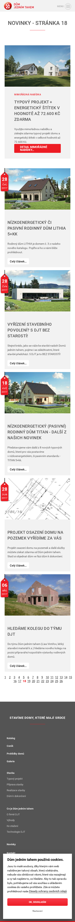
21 (38, 680)
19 (28, 680)
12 (56, 676)
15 (70, 676)
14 (65, 676)
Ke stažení (12, 826)
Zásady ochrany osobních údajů (48, 891)
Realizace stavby (16, 790)
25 (56, 680)
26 (61, 680)
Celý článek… (18, 261)
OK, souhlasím (37, 901)
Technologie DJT (16, 831)
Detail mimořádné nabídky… (33, 148)
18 (24, 680)
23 (47, 680)
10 (47, 676)
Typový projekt (14, 778)
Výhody (11, 820)
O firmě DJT (13, 814)
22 (42, 680)
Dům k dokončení (16, 796)
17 (19, 680)
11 (51, 676)
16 (14, 680)
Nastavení (37, 910)
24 (51, 680)
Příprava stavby (15, 784)
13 (61, 676)
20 (33, 680)
